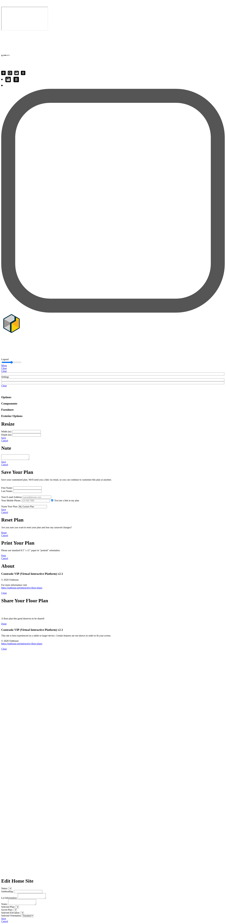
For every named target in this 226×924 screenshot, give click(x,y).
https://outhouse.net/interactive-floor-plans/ (21, 587)
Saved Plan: (7, 909)
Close (4, 368)
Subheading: (7, 891)
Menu (4, 365)
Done (4, 623)
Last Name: (6, 491)
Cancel (4, 440)
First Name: (7, 488)
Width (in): (6, 431)
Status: (4, 888)
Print (3, 555)
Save (3, 438)
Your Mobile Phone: (11, 500)
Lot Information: (9, 898)
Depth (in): (6, 434)
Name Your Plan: (9, 506)
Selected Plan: (8, 907)
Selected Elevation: (10, 912)
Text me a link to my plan (66, 500)
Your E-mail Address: (11, 497)
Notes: (4, 904)
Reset (4, 532)
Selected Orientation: (11, 915)
